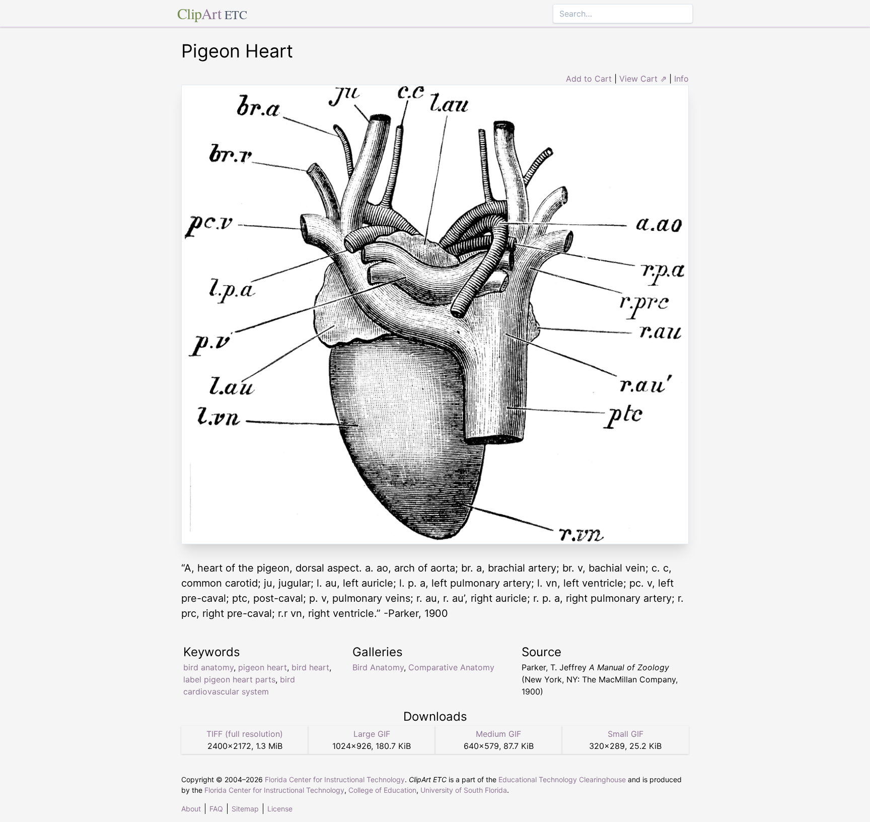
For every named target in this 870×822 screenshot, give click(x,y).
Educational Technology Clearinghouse (562, 779)
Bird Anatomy (378, 667)
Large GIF (371, 734)
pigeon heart (262, 667)
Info (681, 79)
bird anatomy (208, 667)
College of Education (382, 790)
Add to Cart (589, 79)
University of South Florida (463, 790)
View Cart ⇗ (643, 79)
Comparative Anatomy (451, 667)
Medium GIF (498, 734)
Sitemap (245, 808)
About (191, 808)
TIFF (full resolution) (244, 734)
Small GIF (625, 734)
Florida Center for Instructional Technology (335, 779)
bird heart (310, 667)
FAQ (216, 808)
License (280, 808)
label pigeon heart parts (229, 679)
